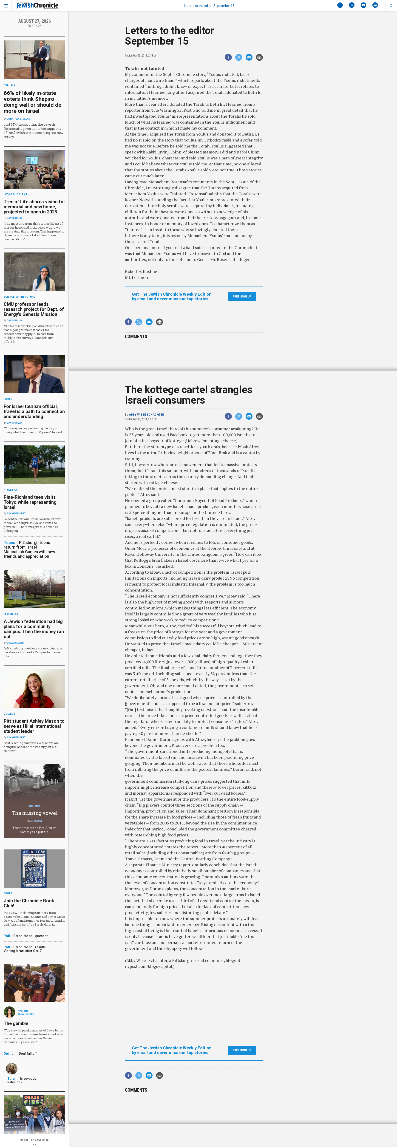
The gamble (16, 1023)
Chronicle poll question (30, 936)
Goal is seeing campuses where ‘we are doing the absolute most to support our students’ (31, 747)
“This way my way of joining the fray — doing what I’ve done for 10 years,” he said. (33, 430)
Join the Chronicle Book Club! (29, 903)
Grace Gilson (15, 643)
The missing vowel (34, 813)
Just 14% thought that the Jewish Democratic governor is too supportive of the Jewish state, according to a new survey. (33, 130)
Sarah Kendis (25, 1014)
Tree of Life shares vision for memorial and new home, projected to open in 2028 (34, 207)
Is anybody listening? (21, 1080)
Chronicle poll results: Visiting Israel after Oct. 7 (25, 949)
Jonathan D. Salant (19, 119)
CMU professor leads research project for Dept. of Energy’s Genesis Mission (34, 309)
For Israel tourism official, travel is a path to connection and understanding (34, 411)
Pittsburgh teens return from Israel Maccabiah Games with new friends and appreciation (29, 549)
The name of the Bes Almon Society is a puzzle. (34, 830)
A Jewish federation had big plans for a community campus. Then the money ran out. (34, 629)
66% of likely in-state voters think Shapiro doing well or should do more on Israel (33, 102)
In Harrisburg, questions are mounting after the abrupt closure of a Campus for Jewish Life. (34, 652)
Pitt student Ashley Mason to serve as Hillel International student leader (34, 726)
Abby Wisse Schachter (146, 414)
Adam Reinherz (16, 513)
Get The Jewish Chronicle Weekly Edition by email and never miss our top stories (172, 296)
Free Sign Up (242, 296)
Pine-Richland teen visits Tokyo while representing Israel (30, 502)
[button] (391, 5)
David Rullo (14, 218)
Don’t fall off (28, 1053)
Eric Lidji (36, 821)
